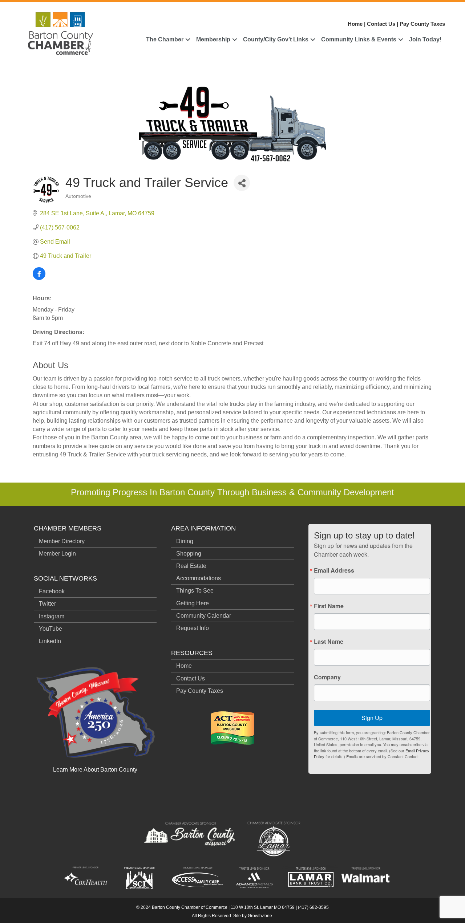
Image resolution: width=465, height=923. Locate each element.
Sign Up (372, 717)
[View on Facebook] (39, 278)
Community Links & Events (358, 39)
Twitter (47, 604)
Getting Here (192, 603)
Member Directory (62, 541)
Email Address (334, 570)
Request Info (192, 628)
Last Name (328, 642)
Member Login (57, 553)
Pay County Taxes (422, 24)
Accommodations (198, 578)
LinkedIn (50, 641)
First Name (329, 606)
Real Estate (191, 566)
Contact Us (381, 24)
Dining (184, 541)
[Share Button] (242, 183)
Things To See (195, 590)
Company (327, 677)
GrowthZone (260, 915)
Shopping (188, 553)
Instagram (51, 616)
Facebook (52, 591)
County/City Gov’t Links (275, 39)
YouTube (50, 629)
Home (355, 24)
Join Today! (425, 39)
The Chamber (164, 39)
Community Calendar (203, 616)
